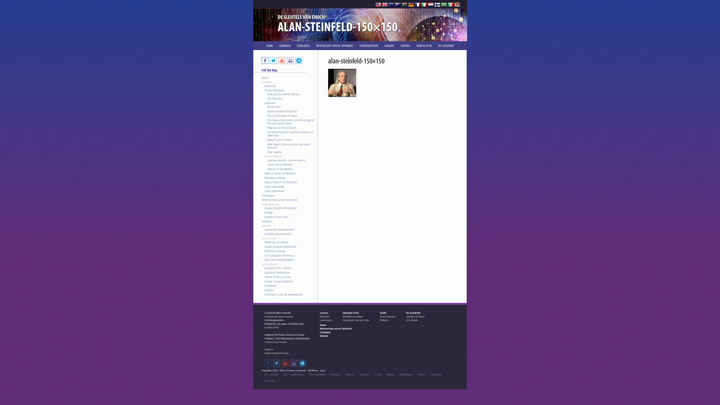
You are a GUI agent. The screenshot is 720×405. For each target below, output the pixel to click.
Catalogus (268, 195)
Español (364, 374)
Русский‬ (269, 381)
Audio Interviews (274, 187)
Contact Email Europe (276, 342)
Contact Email (272, 327)
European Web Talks (276, 217)
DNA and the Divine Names (283, 94)
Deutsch (349, 374)
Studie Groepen (388, 316)
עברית (377, 374)
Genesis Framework (296, 370)
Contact (269, 290)
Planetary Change (275, 178)
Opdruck (269, 349)
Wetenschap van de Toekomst (279, 200)
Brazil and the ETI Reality (282, 111)
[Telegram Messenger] (299, 60)
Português (436, 374)
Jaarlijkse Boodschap (277, 272)
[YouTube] (282, 60)
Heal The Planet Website (279, 260)
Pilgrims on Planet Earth (281, 128)
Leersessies (326, 320)
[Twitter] (273, 60)
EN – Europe (271, 374)
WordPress (313, 370)
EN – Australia (317, 374)
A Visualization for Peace (279, 255)
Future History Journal (278, 277)
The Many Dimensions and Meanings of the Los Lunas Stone (290, 121)
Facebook (270, 286)
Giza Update (274, 152)
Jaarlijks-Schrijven (415, 316)
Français (335, 374)
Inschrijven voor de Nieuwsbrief (283, 294)
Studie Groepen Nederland (280, 208)
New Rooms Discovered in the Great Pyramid (288, 146)
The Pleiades (275, 98)
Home (265, 78)
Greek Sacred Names (279, 164)
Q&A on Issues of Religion (280, 173)
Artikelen (270, 103)
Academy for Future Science (279, 316)
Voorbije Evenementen (278, 234)
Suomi (421, 374)
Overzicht (270, 86)
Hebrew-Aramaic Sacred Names (286, 160)
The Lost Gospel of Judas (282, 116)
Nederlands (406, 374)
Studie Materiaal (274, 90)
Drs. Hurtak (412, 320)
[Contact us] (290, 60)
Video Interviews (274, 191)
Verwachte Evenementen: (280, 230)
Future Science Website (279, 281)
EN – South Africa (294, 374)
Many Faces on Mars (279, 140)
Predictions (274, 107)
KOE (282, 370)
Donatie (266, 221)
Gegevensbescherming (276, 353)
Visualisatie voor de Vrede (356, 320)
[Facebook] (265, 60)
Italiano (390, 374)
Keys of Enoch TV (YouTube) (281, 182)
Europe (269, 212)
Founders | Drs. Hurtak (278, 268)
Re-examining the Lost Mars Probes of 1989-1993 (290, 133)
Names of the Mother (280, 169)
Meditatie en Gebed (276, 242)
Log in (323, 370)
